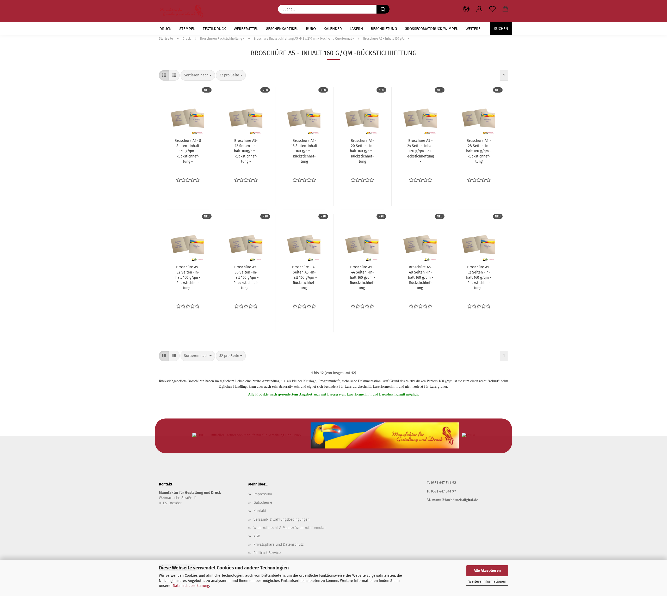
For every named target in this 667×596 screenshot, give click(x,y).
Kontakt (260, 511)
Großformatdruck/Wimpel (431, 28)
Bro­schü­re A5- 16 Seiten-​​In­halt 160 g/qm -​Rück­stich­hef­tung (304, 151)
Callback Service (267, 553)
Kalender (333, 28)
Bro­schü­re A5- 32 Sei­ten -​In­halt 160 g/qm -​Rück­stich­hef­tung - (188, 277)
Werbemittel (246, 28)
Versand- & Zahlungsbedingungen (282, 519)
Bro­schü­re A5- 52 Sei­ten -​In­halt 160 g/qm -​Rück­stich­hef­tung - (478, 277)
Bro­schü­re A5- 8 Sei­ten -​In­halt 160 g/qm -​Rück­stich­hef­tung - (188, 151)
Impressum (263, 494)
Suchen (501, 28)
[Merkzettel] (492, 9)
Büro (311, 28)
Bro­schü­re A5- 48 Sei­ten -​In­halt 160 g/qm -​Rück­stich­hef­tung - (420, 277)
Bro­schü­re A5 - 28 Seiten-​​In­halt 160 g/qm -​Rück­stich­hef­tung (478, 151)
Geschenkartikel (282, 28)
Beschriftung (384, 28)
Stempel (187, 28)
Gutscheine (263, 502)
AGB (257, 536)
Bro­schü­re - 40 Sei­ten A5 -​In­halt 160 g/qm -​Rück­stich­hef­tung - (304, 277)
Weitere (473, 28)
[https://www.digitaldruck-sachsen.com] (183, 11)
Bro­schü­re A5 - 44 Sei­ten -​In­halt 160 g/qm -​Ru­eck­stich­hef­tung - (362, 277)
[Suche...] (383, 9)
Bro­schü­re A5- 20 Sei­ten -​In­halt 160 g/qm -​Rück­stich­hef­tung (362, 151)
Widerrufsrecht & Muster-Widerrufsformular (290, 528)
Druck (165, 28)
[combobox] (198, 75)
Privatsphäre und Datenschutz (279, 544)
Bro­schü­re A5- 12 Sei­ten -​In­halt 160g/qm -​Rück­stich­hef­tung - (246, 151)
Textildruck (214, 28)
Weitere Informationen (487, 581)
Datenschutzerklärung (191, 585)
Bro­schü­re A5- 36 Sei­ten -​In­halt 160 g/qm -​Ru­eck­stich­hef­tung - (246, 277)
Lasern (356, 28)
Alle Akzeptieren (487, 570)
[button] (479, 9)
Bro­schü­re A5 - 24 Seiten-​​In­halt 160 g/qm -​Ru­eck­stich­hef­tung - (420, 151)
